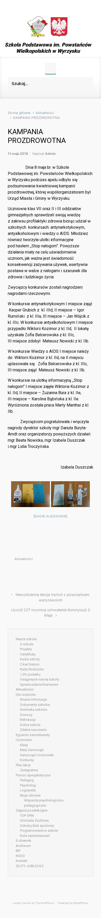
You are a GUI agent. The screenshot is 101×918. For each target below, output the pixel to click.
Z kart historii (29, 664)
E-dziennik (23, 841)
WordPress (81, 903)
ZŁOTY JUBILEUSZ (30, 866)
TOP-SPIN (27, 815)
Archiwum (23, 846)
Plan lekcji (23, 765)
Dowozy (26, 715)
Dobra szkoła (30, 725)
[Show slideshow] (51, 516)
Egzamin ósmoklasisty (33, 735)
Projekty (26, 649)
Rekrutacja (28, 720)
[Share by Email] (83, 571)
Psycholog (28, 785)
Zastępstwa (29, 770)
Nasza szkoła (26, 639)
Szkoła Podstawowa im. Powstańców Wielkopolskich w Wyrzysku (48, 48)
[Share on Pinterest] (75, 571)
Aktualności (45, 113)
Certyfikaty (27, 654)
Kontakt (21, 861)
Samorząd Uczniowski (37, 755)
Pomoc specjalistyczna (33, 775)
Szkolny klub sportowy (37, 826)
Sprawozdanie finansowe (39, 684)
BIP (18, 851)
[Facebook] (48, 7)
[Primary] (50, 68)
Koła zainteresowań (35, 836)
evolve (17, 903)
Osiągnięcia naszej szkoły (39, 679)
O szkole (26, 644)
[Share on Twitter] (60, 571)
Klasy (24, 745)
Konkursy (27, 760)
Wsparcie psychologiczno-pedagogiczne (44, 802)
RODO (20, 856)
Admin (50, 154)
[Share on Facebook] (67, 571)
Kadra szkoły (30, 659)
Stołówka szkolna (33, 710)
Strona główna (19, 113)
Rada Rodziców (32, 669)
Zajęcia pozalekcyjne (31, 810)
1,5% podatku (30, 674)
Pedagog (27, 780)
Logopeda (28, 790)
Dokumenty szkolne (35, 705)
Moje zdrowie (30, 795)
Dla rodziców (26, 695)
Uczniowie (24, 740)
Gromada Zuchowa (34, 820)
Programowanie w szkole (39, 830)
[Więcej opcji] (90, 571)
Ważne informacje (33, 699)
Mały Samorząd (32, 750)
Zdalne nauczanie (33, 730)
